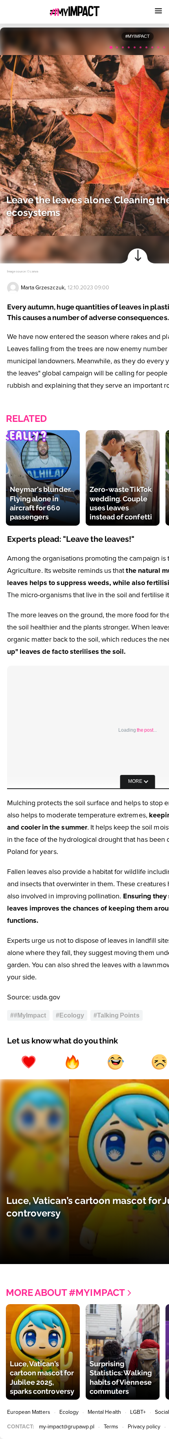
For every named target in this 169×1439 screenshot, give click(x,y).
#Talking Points (117, 1015)
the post (145, 730)
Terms (111, 1426)
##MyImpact (28, 1015)
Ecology (69, 1412)
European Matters (28, 1412)
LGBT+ (138, 1412)
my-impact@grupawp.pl (66, 1426)
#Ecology (70, 1015)
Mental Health (104, 1412)
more (135, 781)
